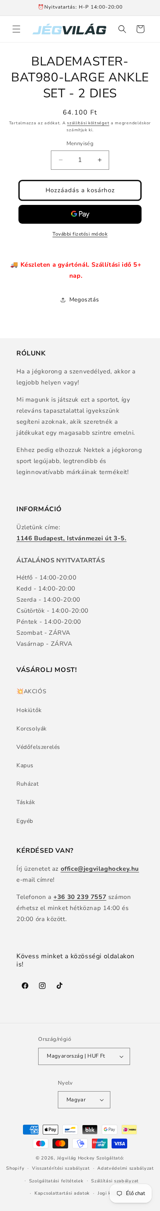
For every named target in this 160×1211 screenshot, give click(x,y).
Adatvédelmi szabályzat (125, 1168)
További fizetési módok (80, 234)
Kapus (25, 765)
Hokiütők (29, 710)
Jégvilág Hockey (76, 1158)
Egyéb (24, 821)
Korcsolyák (31, 728)
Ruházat (27, 784)
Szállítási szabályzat (115, 1181)
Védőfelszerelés (38, 747)
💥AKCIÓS (31, 691)
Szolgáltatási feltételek (56, 1181)
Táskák (25, 802)
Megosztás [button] (84, 299)
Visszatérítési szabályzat (61, 1168)
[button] (16, 29)
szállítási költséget (88, 123)
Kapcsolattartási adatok (62, 1193)
